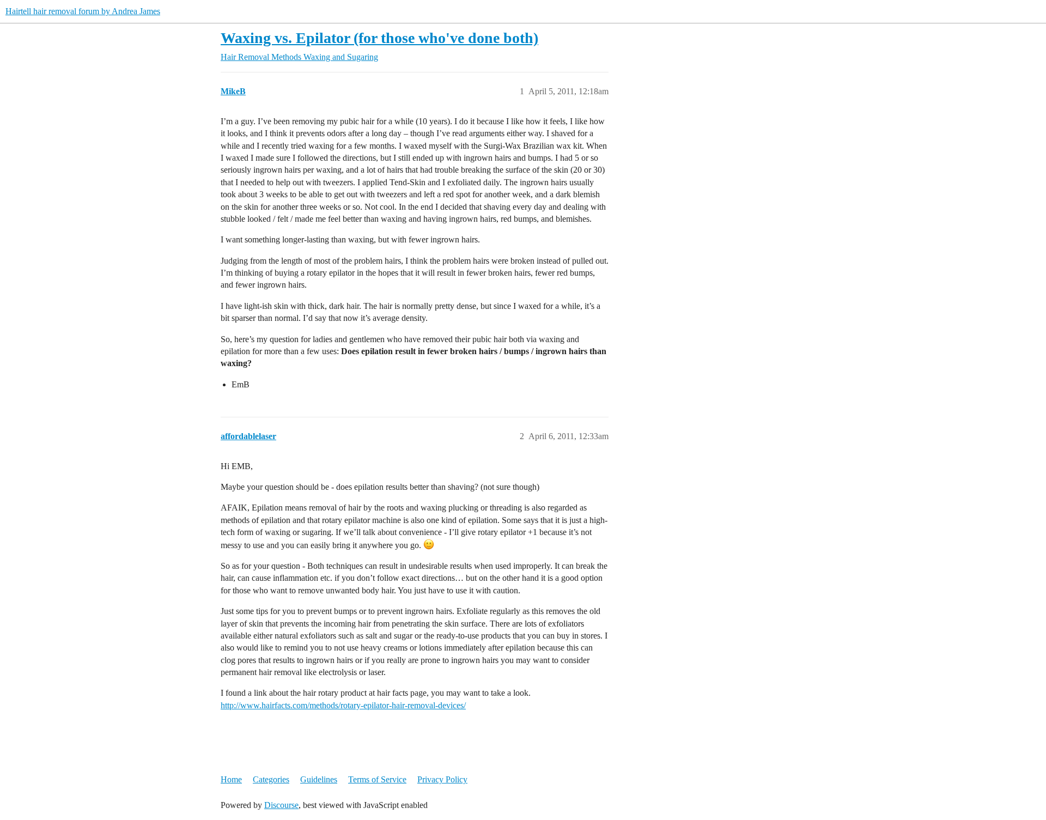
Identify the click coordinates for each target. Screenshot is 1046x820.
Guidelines (318, 779)
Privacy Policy (442, 779)
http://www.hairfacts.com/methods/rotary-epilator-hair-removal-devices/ (343, 705)
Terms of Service (377, 779)
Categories (271, 779)
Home (231, 779)
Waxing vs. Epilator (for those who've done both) (379, 37)
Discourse (281, 805)
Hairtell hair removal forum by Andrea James (82, 11)
